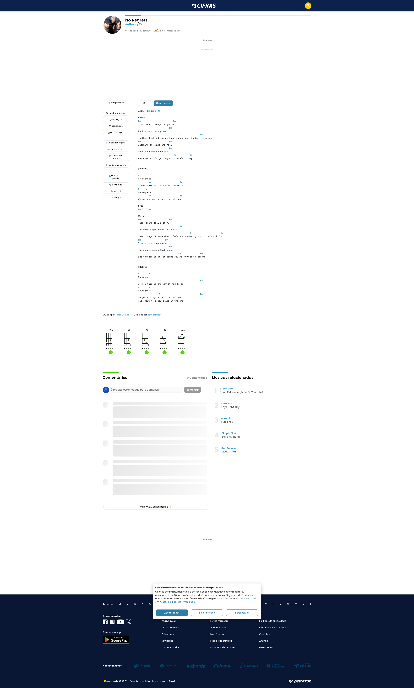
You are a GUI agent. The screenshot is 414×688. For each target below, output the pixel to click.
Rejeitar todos (207, 612)
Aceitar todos (172, 612)
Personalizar (242, 612)
